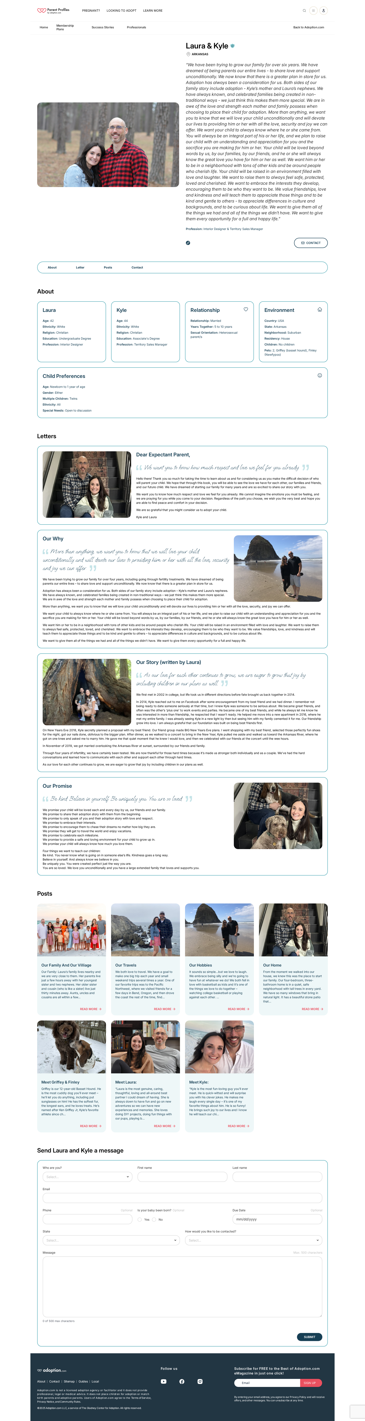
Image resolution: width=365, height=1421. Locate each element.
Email (46, 1189)
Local (95, 1381)
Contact (313, 243)
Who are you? (52, 1167)
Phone (47, 1210)
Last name (240, 1167)
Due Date (239, 1210)
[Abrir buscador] (303, 10)
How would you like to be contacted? (210, 1231)
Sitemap (69, 1381)
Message (49, 1252)
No (161, 1219)
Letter (80, 267)
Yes (146, 1219)
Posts (108, 267)
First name (145, 1167)
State (46, 1231)
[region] (182, 27)
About (52, 267)
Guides (83, 1381)
